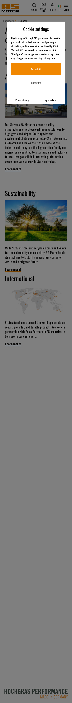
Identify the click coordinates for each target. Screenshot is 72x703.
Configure (36, 83)
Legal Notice (50, 100)
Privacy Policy (22, 100)
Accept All (36, 69)
